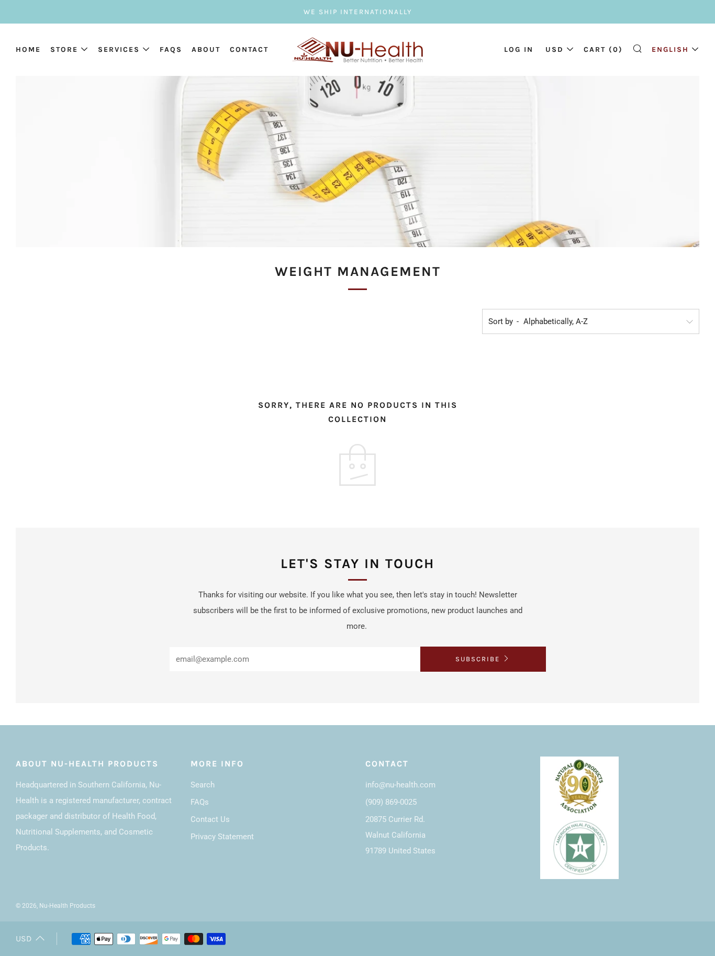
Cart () (603, 49)
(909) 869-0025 (391, 802)
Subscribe (477, 659)
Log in (518, 49)
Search (203, 785)
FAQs (171, 49)
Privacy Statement (222, 836)
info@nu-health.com (400, 785)
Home (28, 49)
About (206, 49)
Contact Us (210, 819)
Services (119, 49)
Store (64, 49)
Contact (249, 49)
